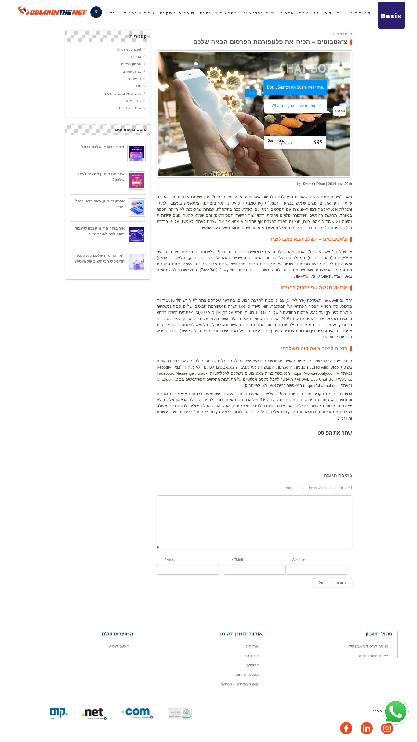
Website (298, 560)
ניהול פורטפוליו (137, 13)
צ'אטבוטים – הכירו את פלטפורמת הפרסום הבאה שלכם (270, 41)
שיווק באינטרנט (341, 33)
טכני (138, 86)
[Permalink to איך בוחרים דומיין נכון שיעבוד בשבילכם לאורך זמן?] (137, 235)
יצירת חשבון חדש (373, 655)
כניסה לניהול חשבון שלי (368, 646)
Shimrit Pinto (314, 184)
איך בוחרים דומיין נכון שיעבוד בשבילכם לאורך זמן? (100, 231)
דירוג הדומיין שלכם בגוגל (102, 147)
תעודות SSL (327, 13)
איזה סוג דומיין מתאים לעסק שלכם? (101, 177)
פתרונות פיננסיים (218, 13)
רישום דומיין (119, 646)
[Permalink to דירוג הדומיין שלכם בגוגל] (136, 153)
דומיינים (135, 79)
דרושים (252, 665)
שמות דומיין (358, 13)
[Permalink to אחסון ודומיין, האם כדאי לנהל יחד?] (137, 207)
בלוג (110, 13)
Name (170, 560)
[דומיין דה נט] (52, 10)
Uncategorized (129, 49)
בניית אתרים (131, 71)
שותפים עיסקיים (177, 13)
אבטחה (135, 57)
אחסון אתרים (294, 13)
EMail (237, 560)
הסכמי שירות (247, 674)
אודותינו (252, 646)
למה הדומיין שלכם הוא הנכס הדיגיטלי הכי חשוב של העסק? (99, 258)
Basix (391, 16)
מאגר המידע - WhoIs (240, 684)
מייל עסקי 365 (259, 13)
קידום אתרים (131, 101)
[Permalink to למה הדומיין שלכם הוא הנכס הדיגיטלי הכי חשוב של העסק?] (137, 262)
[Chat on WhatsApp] (395, 712)
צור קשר (251, 655)
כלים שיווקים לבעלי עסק (123, 93)
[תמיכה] (96, 12)
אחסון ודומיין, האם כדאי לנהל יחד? (100, 204)
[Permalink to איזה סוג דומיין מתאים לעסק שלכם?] (137, 180)
